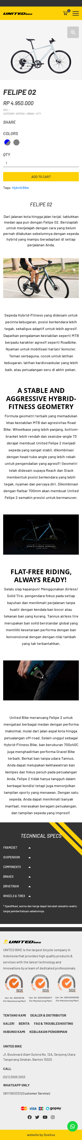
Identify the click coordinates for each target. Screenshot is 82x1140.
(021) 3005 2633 (14, 1077)
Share (9, 122)
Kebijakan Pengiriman (48, 1032)
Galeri (8, 1023)
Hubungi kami (14, 1032)
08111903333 (26, 1093)
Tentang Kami (14, 1015)
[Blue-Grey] (7, 142)
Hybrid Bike (20, 188)
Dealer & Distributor (48, 1015)
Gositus (49, 1135)
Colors (10, 133)
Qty (6, 154)
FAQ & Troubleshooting (53, 1023)
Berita (24, 1023)
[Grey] (16, 142)
